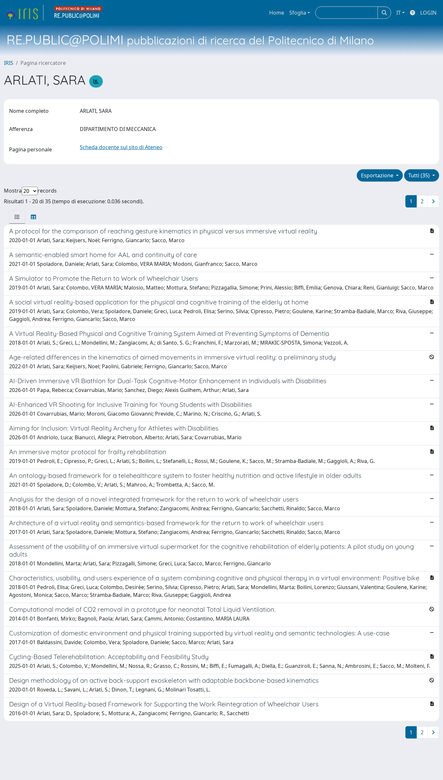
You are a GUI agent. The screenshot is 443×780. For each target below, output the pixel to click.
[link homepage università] (78, 12)
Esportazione (378, 175)
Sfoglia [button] (297, 12)
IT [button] (398, 12)
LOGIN (428, 12)
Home (276, 12)
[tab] (17, 217)
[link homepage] (23, 12)
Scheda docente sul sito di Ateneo (121, 147)
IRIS (8, 62)
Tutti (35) (419, 175)
